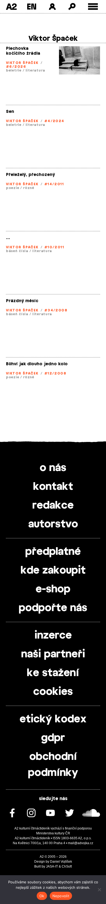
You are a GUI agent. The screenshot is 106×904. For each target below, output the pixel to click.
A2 (11, 6)
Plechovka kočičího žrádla (23, 51)
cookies (53, 691)
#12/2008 (55, 373)
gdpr (53, 738)
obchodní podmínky (53, 764)
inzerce (53, 635)
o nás (53, 468)
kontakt (53, 486)
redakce (53, 505)
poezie (12, 188)
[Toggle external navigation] (93, 6)
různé (28, 188)
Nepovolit (60, 896)
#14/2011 (54, 184)
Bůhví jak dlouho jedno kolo (37, 364)
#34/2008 (56, 310)
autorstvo (53, 524)
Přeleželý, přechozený (30, 174)
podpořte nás (53, 608)
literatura (35, 70)
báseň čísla (17, 251)
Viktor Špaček (22, 63)
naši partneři (53, 654)
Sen (10, 111)
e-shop (53, 589)
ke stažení (53, 673)
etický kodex (53, 719)
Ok (41, 896)
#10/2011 (54, 247)
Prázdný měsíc (22, 301)
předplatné (53, 551)
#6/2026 (16, 67)
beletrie (13, 70)
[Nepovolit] (99, 889)
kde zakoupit (53, 570)
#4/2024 (54, 121)
